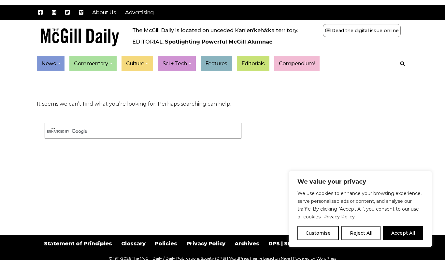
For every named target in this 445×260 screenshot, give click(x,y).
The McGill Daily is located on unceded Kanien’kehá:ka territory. (215, 30)
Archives (247, 243)
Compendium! (297, 63)
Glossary (133, 243)
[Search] (402, 63)
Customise (318, 233)
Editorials (253, 63)
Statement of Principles (78, 243)
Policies (166, 243)
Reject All (361, 233)
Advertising (139, 12)
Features (216, 63)
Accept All (403, 233)
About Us (104, 12)
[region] (360, 209)
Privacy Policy (339, 217)
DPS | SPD (281, 243)
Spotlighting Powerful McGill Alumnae (219, 42)
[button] (58, 63)
